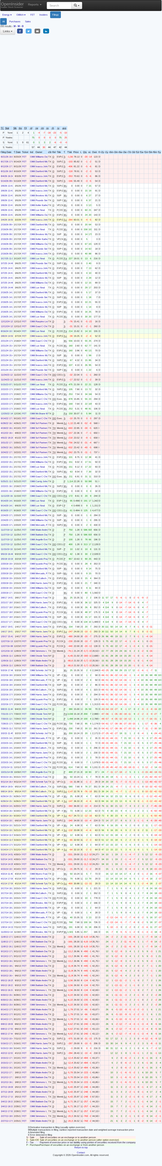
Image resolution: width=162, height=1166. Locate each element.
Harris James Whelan (47, 583)
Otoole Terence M (45, 656)
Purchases (14, 21)
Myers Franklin (43, 597)
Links (7, 31)
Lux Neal (40, 210)
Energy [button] (6, 14)
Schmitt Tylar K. (44, 781)
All (3, 21)
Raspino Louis (43, 321)
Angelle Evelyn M (44, 539)
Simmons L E (42, 651)
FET (32, 14)
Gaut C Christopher (46, 326)
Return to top (81, 1147)
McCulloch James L (46, 578)
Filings (55, 14)
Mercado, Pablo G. (45, 525)
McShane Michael (45, 413)
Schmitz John (43, 670)
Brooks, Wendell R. (45, 903)
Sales (28, 21)
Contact (81, 1152)
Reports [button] (33, 4)
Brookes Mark (43, 195)
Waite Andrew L (43, 530)
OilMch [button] (20, 14)
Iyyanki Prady (43, 559)
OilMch (33, 156)
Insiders (43, 14)
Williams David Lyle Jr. (47, 156)
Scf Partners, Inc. (45, 423)
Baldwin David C (44, 534)
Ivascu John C (43, 166)
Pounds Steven (43, 200)
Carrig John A (43, 481)
